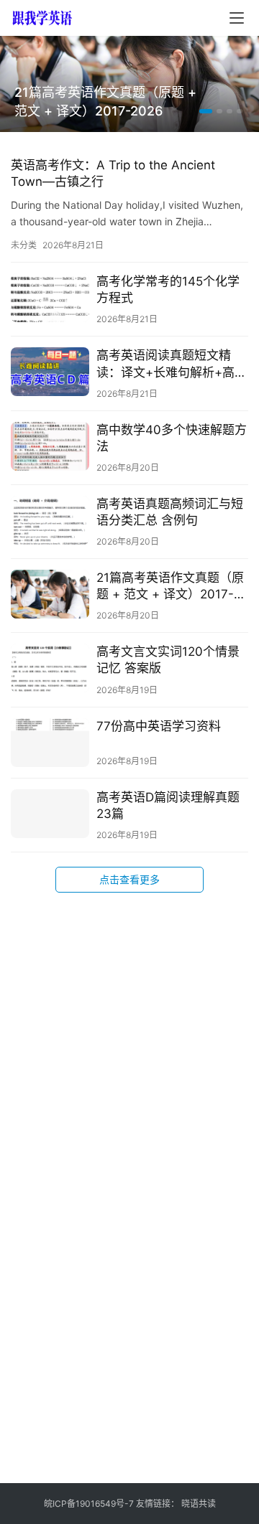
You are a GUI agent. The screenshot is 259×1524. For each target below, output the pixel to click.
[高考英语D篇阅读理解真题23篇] (50, 813)
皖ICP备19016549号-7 (89, 1503)
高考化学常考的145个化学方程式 (168, 289)
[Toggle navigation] (237, 18)
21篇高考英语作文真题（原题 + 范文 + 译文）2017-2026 (105, 101)
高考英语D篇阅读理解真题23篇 (168, 805)
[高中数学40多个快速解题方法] (50, 446)
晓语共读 (198, 1503)
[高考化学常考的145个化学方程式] (50, 297)
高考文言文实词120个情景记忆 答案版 (168, 659)
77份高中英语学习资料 (158, 726)
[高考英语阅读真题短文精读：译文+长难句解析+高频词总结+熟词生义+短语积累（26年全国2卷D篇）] (50, 371)
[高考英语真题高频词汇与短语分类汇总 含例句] (50, 520)
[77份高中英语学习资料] (50, 742)
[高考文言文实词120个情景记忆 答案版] (50, 668)
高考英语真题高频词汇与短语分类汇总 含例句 (169, 512)
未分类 (24, 245)
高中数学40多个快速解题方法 (171, 438)
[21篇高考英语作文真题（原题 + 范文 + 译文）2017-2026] (50, 594)
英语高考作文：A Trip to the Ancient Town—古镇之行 (113, 173)
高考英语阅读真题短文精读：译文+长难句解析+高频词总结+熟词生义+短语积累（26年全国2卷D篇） (171, 364)
